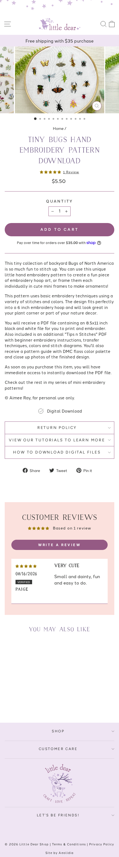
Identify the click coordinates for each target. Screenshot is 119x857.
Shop (58, 731)
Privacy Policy (101, 844)
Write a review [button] (59, 544)
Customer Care (58, 749)
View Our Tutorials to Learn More (57, 440)
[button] (51, 171)
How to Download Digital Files (57, 452)
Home (58, 128)
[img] (26, 565)
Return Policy (57, 427)
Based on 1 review (72, 528)
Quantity (59, 201)
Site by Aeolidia (59, 852)
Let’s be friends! (58, 815)
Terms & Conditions (69, 844)
